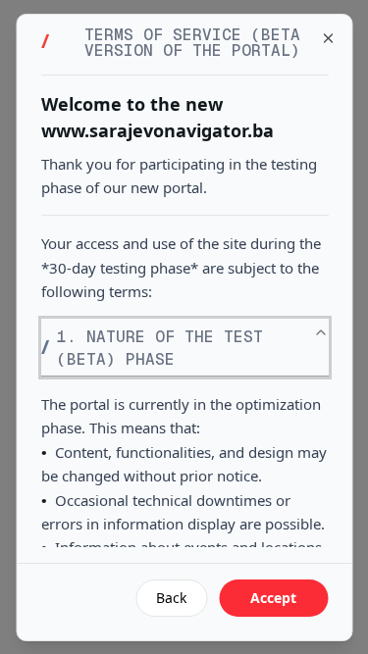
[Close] (328, 38)
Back (171, 597)
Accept (273, 597)
